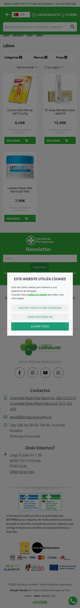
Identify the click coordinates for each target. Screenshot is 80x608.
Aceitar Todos (40, 326)
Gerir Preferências (40, 317)
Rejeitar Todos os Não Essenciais (40, 308)
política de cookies (37, 294)
